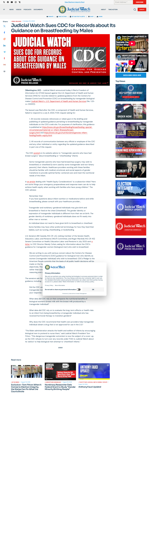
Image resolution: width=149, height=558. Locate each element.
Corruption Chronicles (53, 382)
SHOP (91, 16)
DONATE (50, 16)
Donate (141, 9)
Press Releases (16, 21)
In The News (15, 382)
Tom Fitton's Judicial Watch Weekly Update (93, 382)
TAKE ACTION (62, 16)
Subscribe (139, 2)
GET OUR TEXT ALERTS (78, 16)
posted (37, 153)
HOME (100, 16)
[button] (4, 9)
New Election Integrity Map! (74, 2)
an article (31, 181)
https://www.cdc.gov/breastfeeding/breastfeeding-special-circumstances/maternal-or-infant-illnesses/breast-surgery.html (60, 130)
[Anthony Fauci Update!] (94, 371)
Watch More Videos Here (132, 75)
